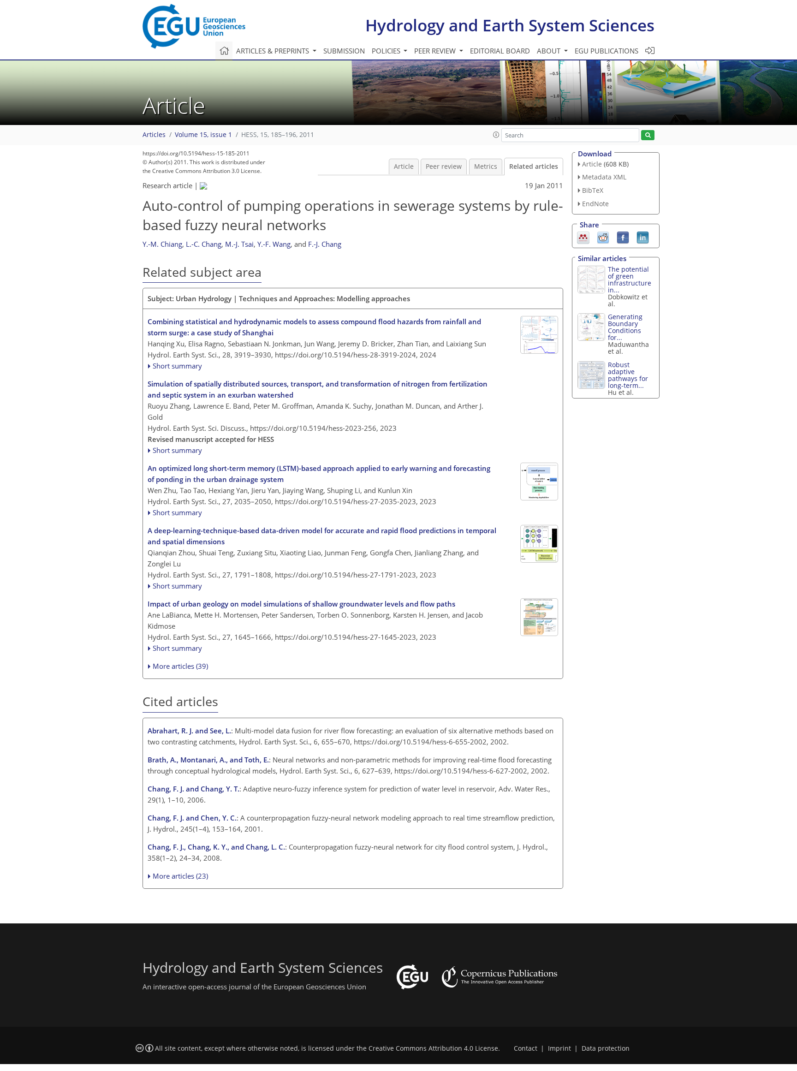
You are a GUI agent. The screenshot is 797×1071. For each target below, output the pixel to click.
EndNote (595, 203)
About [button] (549, 50)
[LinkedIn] (642, 236)
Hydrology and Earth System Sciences (509, 25)
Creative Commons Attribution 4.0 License (433, 1048)
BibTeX (592, 190)
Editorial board (500, 50)
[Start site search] (647, 135)
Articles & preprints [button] (273, 50)
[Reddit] (603, 236)
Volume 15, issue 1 (203, 135)
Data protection (606, 1048)
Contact (525, 1048)
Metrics (485, 166)
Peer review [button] (436, 50)
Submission (344, 50)
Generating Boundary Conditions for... (625, 327)
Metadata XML (604, 177)
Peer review (444, 166)
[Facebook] (623, 236)
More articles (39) (180, 666)
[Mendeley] (583, 236)
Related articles (533, 166)
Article (404, 166)
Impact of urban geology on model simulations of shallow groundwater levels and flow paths (301, 603)
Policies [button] (387, 50)
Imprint (559, 1048)
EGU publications (606, 50)
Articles (154, 135)
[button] (496, 135)
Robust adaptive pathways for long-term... (628, 375)
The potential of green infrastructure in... (629, 279)
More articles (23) (180, 876)
